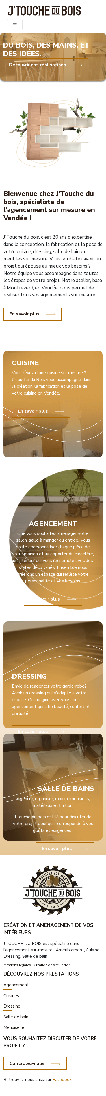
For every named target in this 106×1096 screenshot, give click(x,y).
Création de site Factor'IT (53, 965)
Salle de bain (15, 1017)
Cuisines (11, 996)
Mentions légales (17, 965)
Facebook (62, 1079)
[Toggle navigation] (15, 24)
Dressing (11, 1006)
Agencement (16, 985)
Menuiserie (13, 1027)
